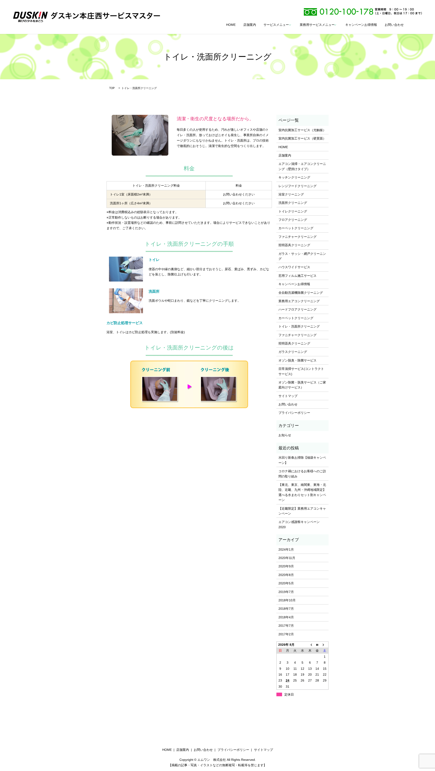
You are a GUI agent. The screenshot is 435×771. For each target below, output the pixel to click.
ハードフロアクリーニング (297, 309)
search (414, 25)
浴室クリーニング (291, 194)
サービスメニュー (276, 25)
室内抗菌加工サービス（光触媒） (302, 130)
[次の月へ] (325, 645)
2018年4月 (286, 617)
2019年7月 (286, 592)
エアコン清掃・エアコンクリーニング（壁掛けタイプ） (302, 166)
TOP (112, 88)
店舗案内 (249, 25)
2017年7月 (286, 625)
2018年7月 (286, 608)
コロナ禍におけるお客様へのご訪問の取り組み (302, 473)
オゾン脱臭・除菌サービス (297, 360)
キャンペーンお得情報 (361, 25)
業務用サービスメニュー (317, 25)
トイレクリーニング (292, 211)
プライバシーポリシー (294, 412)
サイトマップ (287, 396)
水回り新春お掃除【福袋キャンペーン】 (302, 460)
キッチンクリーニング (294, 177)
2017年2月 (286, 634)
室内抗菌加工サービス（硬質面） (302, 138)
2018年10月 (287, 600)
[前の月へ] (310, 645)
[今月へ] (317, 645)
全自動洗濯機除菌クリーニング (300, 292)
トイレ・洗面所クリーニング (299, 326)
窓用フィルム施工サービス (297, 275)
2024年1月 (286, 549)
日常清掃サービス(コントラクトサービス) (301, 371)
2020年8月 (286, 575)
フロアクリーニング (292, 220)
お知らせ (284, 435)
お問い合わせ (394, 25)
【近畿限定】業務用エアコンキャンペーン (302, 511)
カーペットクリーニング (295, 228)
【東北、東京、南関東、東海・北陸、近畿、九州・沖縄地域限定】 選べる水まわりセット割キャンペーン (302, 492)
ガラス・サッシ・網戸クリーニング (302, 256)
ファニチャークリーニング (297, 237)
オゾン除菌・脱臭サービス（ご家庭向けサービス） (302, 385)
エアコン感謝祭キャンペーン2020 (299, 524)
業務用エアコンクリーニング (299, 301)
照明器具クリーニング (294, 245)
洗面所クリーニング (292, 203)
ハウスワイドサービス (294, 267)
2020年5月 (286, 583)
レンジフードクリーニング (297, 186)
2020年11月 (286, 558)
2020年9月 (286, 566)
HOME (231, 25)
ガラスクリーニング (292, 352)
